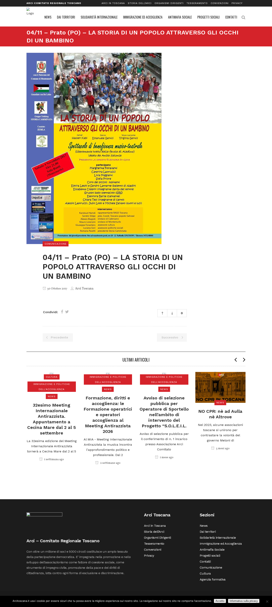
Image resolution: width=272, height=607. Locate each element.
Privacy (237, 3)
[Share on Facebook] (62, 311)
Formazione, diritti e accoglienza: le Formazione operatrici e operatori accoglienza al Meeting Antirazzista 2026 (108, 414)
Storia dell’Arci (140, 3)
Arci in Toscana (113, 3)
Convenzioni (220, 3)
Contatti (205, 561)
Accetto (219, 600)
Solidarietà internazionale (218, 537)
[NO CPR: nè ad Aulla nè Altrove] (220, 387)
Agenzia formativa (213, 579)
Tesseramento (197, 3)
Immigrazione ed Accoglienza (221, 543)
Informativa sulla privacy (244, 600)
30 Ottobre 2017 (57, 289)
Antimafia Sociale (212, 549)
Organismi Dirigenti (169, 3)
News (204, 526)
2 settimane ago (110, 463)
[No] (267, 601)
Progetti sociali (210, 555)
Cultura (205, 573)
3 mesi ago (222, 448)
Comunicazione (211, 567)
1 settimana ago (54, 459)
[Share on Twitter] (67, 311)
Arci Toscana (84, 288)
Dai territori (208, 531)
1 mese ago (166, 457)
